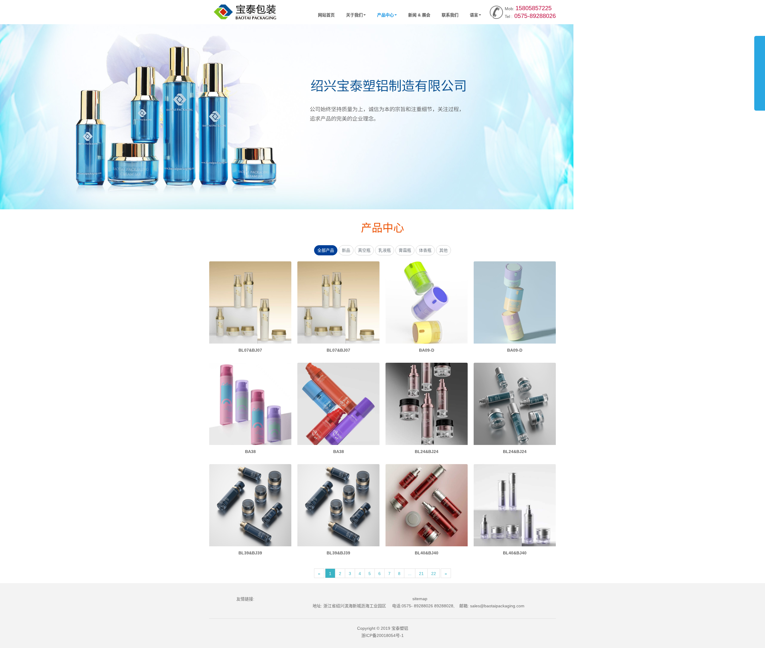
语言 (474, 15)
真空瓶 (364, 250)
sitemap (419, 598)
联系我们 (450, 15)
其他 (443, 250)
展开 (759, 70)
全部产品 (325, 250)
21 (421, 573)
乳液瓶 (384, 250)
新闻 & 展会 (419, 15)
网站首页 (326, 15)
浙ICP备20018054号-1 (382, 635)
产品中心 (385, 15)
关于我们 (354, 15)
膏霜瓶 (405, 250)
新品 (346, 250)
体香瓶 (425, 250)
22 (433, 573)
